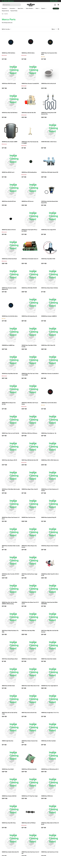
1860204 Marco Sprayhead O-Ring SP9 (48, 517)
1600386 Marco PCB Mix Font (47, 796)
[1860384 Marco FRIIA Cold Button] (11, 42)
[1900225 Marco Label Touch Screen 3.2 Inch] (50, 841)
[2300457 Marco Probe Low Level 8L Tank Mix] (11, 422)
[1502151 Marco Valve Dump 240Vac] (30, 620)
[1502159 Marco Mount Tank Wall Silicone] (11, 102)
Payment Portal (13, 10)
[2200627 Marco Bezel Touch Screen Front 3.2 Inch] (30, 841)
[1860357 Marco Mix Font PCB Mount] (30, 812)
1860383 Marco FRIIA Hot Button (28, 53)
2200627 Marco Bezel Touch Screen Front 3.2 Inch (30, 852)
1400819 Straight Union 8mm (7, 740)
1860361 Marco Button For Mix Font (9, 229)
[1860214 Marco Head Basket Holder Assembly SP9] (11, 535)
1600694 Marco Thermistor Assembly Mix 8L (49, 373)
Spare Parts (20, 8)
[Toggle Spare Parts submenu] (24, 8)
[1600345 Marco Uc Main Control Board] (11, 248)
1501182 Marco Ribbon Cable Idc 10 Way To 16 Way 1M (50, 823)
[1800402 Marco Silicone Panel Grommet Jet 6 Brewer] (11, 507)
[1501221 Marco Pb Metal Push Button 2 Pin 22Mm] (11, 620)
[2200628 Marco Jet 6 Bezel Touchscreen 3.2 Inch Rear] (50, 478)
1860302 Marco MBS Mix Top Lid (8, 172)
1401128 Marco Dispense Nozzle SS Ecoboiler (49, 545)
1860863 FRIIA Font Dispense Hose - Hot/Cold (9, 403)
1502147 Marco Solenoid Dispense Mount (10, 659)
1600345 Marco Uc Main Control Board (9, 258)
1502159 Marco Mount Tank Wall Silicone (9, 112)
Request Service (5, 10)
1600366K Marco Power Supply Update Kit (49, 685)
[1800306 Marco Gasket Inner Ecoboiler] (30, 648)
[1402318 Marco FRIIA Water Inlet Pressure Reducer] (30, 392)
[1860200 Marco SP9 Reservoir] (30, 190)
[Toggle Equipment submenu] (7, 8)
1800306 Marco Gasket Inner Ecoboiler (29, 659)
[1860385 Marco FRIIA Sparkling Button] (30, 161)
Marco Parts (6, 13)
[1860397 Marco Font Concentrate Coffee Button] (50, 42)
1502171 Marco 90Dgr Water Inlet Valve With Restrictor (49, 631)
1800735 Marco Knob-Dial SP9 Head (9, 201)
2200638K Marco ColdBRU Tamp (8, 345)
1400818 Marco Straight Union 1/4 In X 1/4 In (50, 712)
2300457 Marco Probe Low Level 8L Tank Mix (10, 433)
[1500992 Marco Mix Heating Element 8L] (30, 305)
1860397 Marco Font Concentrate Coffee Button (49, 53)
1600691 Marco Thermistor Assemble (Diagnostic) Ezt (9, 288)
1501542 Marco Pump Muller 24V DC (48, 258)
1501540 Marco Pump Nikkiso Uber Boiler (10, 373)
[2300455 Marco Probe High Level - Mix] (50, 422)
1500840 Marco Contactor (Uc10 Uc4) (9, 796)
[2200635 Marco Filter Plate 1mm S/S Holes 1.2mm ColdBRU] (30, 363)
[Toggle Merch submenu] (39, 8)
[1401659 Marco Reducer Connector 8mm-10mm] (30, 730)
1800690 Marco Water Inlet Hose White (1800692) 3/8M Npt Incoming (9, 603)
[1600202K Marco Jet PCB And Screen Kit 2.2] (50, 758)
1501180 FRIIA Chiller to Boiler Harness (49, 141)
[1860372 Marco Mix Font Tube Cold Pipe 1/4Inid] (11, 702)
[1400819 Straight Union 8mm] (11, 730)
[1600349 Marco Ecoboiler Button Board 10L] (11, 841)
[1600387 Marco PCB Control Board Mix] (30, 758)
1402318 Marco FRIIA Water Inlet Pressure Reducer (30, 403)
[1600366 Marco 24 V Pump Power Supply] (30, 785)
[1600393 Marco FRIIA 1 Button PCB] (50, 334)
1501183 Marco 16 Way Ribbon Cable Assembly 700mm (11, 489)
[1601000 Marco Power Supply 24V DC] (50, 219)
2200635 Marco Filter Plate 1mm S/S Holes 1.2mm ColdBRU (30, 374)
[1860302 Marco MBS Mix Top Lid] (11, 161)
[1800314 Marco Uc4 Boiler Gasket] (11, 675)
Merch (37, 8)
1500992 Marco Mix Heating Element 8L (29, 316)
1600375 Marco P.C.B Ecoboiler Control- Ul (30, 258)
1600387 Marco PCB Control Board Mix (29, 769)
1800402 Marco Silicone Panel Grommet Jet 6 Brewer (11, 518)
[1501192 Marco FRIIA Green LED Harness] (30, 422)
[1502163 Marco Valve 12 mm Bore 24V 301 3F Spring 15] (11, 563)
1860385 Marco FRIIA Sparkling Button (29, 172)
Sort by (3, 29)
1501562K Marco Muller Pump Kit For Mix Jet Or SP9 (50, 574)
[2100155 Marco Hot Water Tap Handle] (50, 730)
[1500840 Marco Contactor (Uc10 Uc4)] (11, 785)
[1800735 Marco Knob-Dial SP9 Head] (11, 190)
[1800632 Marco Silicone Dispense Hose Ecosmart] (30, 535)
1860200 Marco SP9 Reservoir (27, 201)
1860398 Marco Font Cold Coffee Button (10, 316)
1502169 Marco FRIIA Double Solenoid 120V (49, 172)
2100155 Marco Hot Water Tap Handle (48, 740)
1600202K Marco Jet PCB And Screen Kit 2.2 (50, 769)
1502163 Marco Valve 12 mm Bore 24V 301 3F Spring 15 (10, 574)
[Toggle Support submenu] (46, 8)
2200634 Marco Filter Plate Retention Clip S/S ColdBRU (30, 142)
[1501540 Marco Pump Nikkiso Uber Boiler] (11, 363)
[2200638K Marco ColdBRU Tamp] (11, 334)
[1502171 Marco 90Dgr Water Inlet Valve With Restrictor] (50, 620)
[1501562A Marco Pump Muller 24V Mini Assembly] (30, 334)
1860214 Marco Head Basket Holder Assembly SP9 (11, 546)
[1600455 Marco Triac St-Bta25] (11, 758)
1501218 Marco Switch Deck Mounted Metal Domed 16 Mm (49, 202)
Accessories (12, 8)
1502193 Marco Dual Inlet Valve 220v (29, 112)
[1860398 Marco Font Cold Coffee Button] (11, 305)
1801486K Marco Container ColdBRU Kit (49, 316)
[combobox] (11, 4)
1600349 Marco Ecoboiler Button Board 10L (10, 852)
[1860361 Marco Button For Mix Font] (11, 219)
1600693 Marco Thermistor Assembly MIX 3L (30, 83)
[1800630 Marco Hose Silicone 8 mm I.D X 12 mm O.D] (30, 591)
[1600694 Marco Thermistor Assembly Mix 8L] (50, 363)
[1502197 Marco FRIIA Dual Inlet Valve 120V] (30, 449)
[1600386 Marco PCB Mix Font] (50, 785)
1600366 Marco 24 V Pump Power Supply (30, 796)
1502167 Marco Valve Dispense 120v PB (9, 460)
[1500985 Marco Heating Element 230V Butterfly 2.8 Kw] (50, 102)
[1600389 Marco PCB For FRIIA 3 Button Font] (50, 449)
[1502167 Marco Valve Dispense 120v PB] (11, 449)
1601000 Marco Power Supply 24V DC (48, 229)
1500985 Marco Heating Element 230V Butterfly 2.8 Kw (48, 113)
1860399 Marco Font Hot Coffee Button (49, 402)
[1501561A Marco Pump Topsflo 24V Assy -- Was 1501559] (30, 219)
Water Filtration (29, 8)
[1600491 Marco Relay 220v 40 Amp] (11, 812)
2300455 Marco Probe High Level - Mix (48, 433)
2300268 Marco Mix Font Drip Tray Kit (48, 83)
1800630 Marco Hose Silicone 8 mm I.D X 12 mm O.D (30, 603)
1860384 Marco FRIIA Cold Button (8, 53)
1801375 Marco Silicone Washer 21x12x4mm (49, 288)
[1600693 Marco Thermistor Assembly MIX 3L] (30, 73)
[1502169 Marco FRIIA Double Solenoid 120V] (50, 161)
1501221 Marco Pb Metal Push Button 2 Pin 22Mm (10, 631)
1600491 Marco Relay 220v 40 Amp (9, 823)
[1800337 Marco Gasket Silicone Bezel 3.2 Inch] (30, 675)
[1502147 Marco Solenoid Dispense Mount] (11, 648)
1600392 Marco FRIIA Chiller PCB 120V (29, 288)
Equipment (4, 8)
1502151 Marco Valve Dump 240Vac (28, 630)
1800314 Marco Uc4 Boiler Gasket (8, 685)
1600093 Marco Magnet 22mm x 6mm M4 (30, 489)
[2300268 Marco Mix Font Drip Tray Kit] (50, 73)
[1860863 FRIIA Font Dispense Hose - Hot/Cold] (11, 392)
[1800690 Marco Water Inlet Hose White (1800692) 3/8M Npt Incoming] (11, 591)
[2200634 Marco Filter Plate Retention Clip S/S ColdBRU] (30, 131)
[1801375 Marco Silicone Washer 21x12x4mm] (50, 277)
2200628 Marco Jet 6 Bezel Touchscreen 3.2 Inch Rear (49, 489)
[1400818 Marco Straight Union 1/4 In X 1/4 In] (50, 702)
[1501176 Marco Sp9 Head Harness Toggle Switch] (30, 563)
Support (43, 8)
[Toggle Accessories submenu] (16, 8)
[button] (58, 4)
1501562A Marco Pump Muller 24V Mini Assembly (29, 346)
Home (2, 13)
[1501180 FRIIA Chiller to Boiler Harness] (50, 131)
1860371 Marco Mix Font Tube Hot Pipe (29, 712)
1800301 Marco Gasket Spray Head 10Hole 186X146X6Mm (49, 603)
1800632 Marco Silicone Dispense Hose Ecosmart (29, 546)
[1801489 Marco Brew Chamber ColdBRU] (11, 131)
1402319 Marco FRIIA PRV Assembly (9, 83)
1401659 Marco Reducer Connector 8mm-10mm (30, 741)
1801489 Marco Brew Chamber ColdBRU (9, 141)
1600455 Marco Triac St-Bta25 (8, 769)
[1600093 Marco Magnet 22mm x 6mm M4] (30, 478)
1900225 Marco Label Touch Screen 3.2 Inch (49, 852)
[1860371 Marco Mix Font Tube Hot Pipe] (30, 702)
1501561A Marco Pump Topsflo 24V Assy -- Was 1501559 (30, 230)
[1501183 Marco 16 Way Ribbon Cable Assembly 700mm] (11, 478)
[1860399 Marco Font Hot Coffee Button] (50, 392)
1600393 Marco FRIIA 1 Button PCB (48, 345)
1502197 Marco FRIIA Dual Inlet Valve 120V (30, 460)
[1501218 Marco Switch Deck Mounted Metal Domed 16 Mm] (50, 190)
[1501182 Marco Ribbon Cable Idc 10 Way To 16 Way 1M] (50, 812)
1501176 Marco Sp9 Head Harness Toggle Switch (29, 574)
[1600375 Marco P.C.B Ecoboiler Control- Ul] (30, 248)
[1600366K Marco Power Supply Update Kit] (50, 675)
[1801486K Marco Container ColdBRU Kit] (50, 305)
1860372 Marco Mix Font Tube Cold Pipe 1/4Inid (9, 713)
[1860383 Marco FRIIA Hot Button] (30, 42)
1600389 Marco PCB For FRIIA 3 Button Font (50, 460)
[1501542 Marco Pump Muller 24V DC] (50, 248)
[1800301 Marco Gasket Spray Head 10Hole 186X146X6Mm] (50, 591)
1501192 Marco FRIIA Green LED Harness (29, 433)
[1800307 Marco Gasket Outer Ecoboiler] (50, 648)
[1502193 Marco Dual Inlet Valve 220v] (30, 102)
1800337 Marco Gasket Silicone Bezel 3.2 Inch (30, 685)
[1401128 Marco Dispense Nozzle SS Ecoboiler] (50, 535)
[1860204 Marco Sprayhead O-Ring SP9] (50, 507)
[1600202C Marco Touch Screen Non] (30, 507)
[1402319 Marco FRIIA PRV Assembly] (11, 73)
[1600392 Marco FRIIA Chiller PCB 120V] (30, 277)
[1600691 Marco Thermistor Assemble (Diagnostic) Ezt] (11, 277)
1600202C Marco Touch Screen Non (28, 517)
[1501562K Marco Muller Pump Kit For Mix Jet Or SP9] (50, 563)
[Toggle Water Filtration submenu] (33, 8)
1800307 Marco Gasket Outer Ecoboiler (48, 659)
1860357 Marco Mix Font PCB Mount (29, 823)
